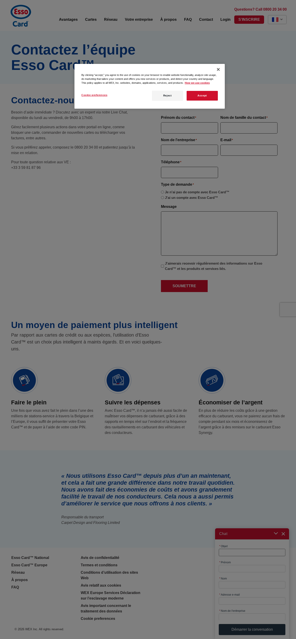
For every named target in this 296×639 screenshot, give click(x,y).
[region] (149, 86)
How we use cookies (197, 82)
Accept (202, 95)
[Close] (218, 69)
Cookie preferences (94, 95)
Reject (167, 95)
